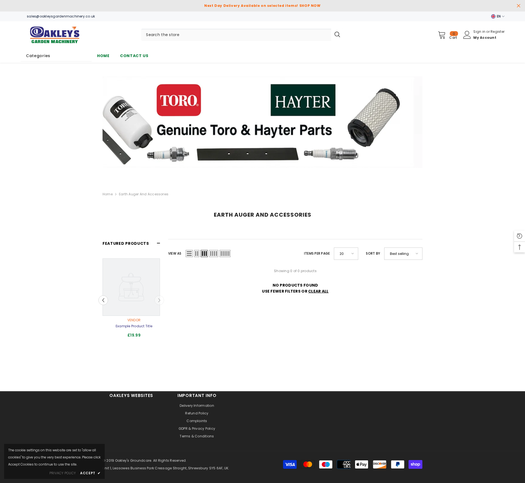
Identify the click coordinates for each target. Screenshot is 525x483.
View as (175, 253)
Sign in (479, 31)
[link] (262, 122)
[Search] (242, 35)
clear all (318, 291)
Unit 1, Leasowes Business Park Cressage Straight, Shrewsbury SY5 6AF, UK (165, 468)
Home (108, 194)
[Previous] (103, 300)
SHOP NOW (310, 5)
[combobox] (236, 35)
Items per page (317, 253)
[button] (189, 253)
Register (497, 31)
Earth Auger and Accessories (143, 194)
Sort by (373, 253)
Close (518, 6)
